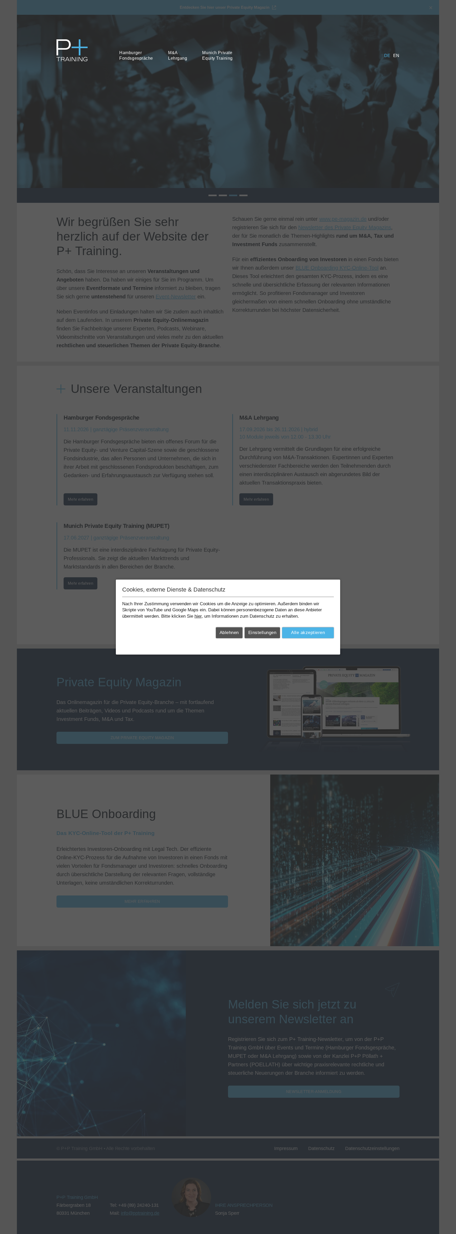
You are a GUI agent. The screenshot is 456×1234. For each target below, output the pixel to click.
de (387, 55)
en (396, 55)
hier (198, 616)
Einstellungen (262, 632)
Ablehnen (229, 632)
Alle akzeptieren (308, 632)
